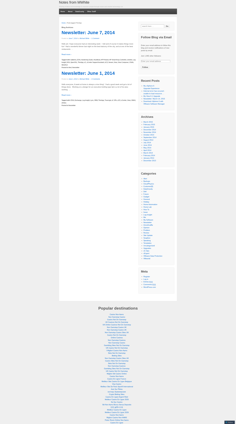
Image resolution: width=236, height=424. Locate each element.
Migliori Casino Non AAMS (117, 417)
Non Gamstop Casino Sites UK (117, 332)
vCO (106, 62)
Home (62, 11)
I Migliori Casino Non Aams (116, 350)
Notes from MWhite (74, 2)
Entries (148, 282)
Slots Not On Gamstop (116, 353)
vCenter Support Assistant (95, 62)
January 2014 (148, 158)
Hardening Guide (87, 60)
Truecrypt (108, 100)
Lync (92, 100)
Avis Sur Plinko (117, 389)
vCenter (123, 100)
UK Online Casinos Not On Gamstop (117, 325)
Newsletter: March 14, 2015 (154, 99)
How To (146, 210)
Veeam (110, 62)
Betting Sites (117, 356)
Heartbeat (97, 60)
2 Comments (95, 79)
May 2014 (147, 148)
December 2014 (149, 130)
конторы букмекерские (117, 392)
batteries (73, 60)
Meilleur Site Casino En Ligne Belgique (117, 381)
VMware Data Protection (152, 256)
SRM (96, 100)
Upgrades (147, 248)
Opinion (146, 228)
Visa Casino (116, 384)
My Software (148, 220)
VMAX (133, 100)
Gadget (146, 197)
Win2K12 (65, 65)
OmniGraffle (148, 225)
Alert (70, 67)
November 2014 (149, 132)
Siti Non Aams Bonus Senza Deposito (116, 405)
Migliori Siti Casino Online (117, 374)
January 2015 (148, 127)
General (146, 199)
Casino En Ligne (116, 423)
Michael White (84, 38)
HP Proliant (105, 60)
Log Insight (86, 100)
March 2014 (148, 153)
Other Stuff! (91, 11)
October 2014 (148, 135)
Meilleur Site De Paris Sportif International (117, 387)
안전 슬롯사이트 (117, 407)
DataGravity (79, 11)
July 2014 (147, 143)
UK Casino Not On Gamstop (117, 348)
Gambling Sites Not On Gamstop (116, 345)
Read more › (66, 54)
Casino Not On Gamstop (116, 320)
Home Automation (150, 204)
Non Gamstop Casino (116, 317)
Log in (145, 279)
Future (146, 194)
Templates (147, 243)
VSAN (131, 62)
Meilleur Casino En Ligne (116, 410)
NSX (68, 62)
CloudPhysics (148, 184)
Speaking (147, 240)
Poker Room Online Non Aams (117, 420)
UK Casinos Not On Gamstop (116, 322)
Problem (146, 230)
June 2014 (147, 145)
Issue (145, 212)
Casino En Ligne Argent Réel (117, 397)
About (70, 11)
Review (146, 233)
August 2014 (148, 140)
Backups (146, 181)
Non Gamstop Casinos (116, 340)
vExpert (146, 253)
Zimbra (64, 103)
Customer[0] (148, 186)
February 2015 (149, 124)
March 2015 (148, 122)
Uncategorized (149, 246)
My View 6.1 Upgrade (151, 96)
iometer (129, 60)
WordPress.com (149, 287)
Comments (149, 284)
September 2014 (149, 137)
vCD (119, 100)
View (115, 62)
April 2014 (147, 150)
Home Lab (147, 207)
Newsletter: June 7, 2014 (88, 32)
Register (146, 277)
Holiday (146, 202)
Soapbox (146, 238)
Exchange (78, 100)
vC (85, 62)
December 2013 (149, 161)
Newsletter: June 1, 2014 (88, 73)
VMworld (146, 259)
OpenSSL (74, 62)
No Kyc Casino (116, 402)
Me (144, 217)
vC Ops (146, 251)
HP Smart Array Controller (117, 60)
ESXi (79, 60)
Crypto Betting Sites (116, 394)
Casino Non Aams (117, 314)
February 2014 (149, 155)
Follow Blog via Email (156, 37)
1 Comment (95, 38)
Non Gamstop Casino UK (116, 327)
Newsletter (75, 67)
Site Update (148, 235)
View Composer (123, 62)
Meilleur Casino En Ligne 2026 (117, 399)
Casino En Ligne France (116, 379)
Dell (144, 191)
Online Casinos (117, 338)
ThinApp (80, 62)
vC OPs (114, 100)
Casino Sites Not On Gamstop (116, 361)
